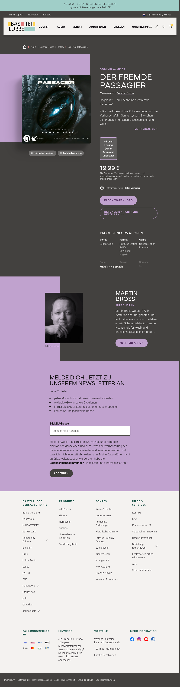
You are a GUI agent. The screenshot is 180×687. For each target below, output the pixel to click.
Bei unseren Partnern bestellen (121, 213)
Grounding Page (85, 680)
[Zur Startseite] (24, 47)
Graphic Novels (104, 573)
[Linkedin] (153, 639)
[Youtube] (146, 639)
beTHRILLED (29, 531)
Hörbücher (65, 521)
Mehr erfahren (131, 343)
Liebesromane (103, 515)
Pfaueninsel (28, 592)
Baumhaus (28, 519)
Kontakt (47, 15)
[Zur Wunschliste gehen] (163, 26)
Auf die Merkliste (72, 154)
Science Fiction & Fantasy (52, 47)
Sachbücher (102, 547)
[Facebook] (132, 639)
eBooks (63, 515)
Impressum (9, 680)
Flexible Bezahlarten (105, 655)
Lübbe (25, 566)
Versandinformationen (144, 531)
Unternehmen (141, 27)
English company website (159, 15)
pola (24, 598)
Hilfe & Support (16, 15)
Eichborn (27, 547)
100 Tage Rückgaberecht (107, 648)
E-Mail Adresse (59, 423)
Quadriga (27, 604)
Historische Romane (107, 531)
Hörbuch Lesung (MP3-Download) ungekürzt (108, 148)
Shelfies (63, 528)
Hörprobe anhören (44, 153)
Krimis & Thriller (104, 509)
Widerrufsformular (142, 570)
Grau (25, 554)
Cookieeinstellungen (105, 680)
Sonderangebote (68, 544)
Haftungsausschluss (42, 680)
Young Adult (102, 560)
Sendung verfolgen (142, 537)
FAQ (134, 519)
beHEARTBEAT (30, 525)
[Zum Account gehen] (157, 26)
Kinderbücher (103, 554)
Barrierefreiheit (68, 680)
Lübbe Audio (106, 243)
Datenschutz (24, 680)
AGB (134, 563)
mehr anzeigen (146, 129)
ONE (24, 579)
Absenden (61, 473)
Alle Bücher (65, 509)
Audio (33, 47)
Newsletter (33, 15)
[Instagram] (139, 639)
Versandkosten (107, 176)
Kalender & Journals (107, 579)
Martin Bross (125, 93)
